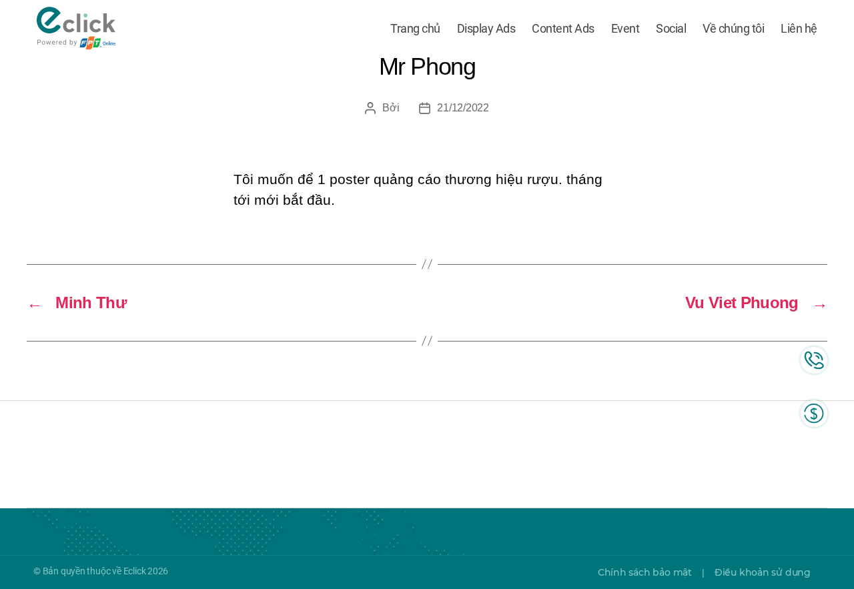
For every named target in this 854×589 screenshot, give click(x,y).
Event (625, 28)
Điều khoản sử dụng (763, 572)
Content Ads (563, 28)
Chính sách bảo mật (645, 572)
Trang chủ (415, 28)
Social (671, 28)
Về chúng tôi (733, 28)
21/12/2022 (462, 107)
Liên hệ (799, 28)
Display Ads (486, 28)
